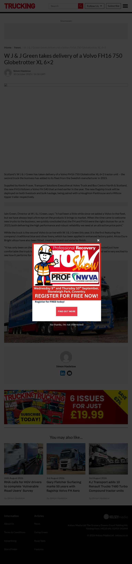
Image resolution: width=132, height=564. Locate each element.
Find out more (66, 311)
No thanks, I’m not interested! (67, 324)
